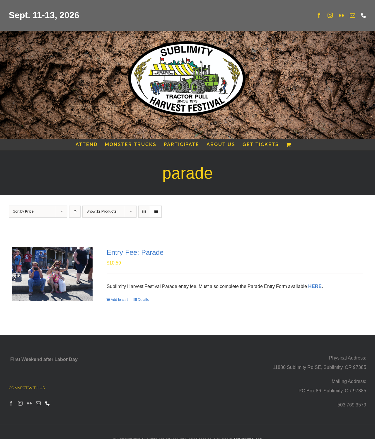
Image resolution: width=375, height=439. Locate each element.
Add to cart (119, 300)
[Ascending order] (75, 212)
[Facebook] (11, 403)
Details (143, 300)
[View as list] (155, 211)
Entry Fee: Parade (135, 252)
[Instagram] (20, 403)
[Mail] (38, 403)
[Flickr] (29, 403)
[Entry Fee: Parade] (52, 274)
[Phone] (47, 403)
